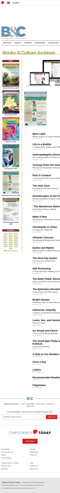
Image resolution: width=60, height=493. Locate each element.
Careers (33, 449)
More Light (39, 133)
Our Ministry (5, 449)
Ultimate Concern (43, 237)
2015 (11, 234)
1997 (11, 246)
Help (31, 463)
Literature (53, 43)
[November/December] (11, 220)
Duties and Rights (43, 247)
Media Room (34, 452)
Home (23, 404)
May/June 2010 (11, 142)
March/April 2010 (11, 115)
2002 (16, 242)
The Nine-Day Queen (45, 258)
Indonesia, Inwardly (44, 310)
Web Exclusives (10, 251)
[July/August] (11, 166)
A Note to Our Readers (46, 354)
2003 (11, 242)
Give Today (30, 441)
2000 (11, 244)
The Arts (7, 43)
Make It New (40, 216)
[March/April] (11, 113)
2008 (16, 238)
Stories (3, 455)
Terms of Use (6, 466)
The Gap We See (7, 452)
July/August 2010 (11, 168)
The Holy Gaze (41, 185)
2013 (5, 236)
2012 (11, 236)
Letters (37, 369)
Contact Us (50, 404)
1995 (11, 249)
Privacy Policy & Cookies (9, 463)
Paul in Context (42, 175)
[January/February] (11, 86)
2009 (11, 238)
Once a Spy (39, 362)
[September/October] (11, 193)
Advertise (4, 469)
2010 (5, 238)
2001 (5, 244)
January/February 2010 (11, 88)
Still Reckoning (42, 268)
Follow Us (33, 455)
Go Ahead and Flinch (45, 330)
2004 (5, 242)
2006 (11, 240)
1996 (16, 246)
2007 (5, 240)
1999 (16, 244)
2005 (16, 240)
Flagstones (39, 385)
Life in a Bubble (42, 144)
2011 (16, 236)
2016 (5, 234)
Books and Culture (11, 404)
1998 (5, 246)
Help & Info (30, 406)
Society (17, 43)
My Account (40, 404)
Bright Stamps (41, 299)
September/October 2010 (11, 195)
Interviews (40, 43)
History (28, 43)
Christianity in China (45, 227)
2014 (16, 234)
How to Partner (6, 458)
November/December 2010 (11, 223)
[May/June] (11, 139)
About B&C (30, 404)
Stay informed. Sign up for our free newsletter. (30, 412)
